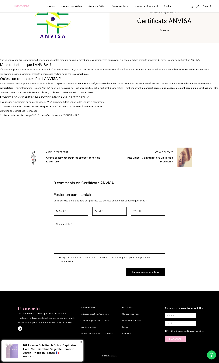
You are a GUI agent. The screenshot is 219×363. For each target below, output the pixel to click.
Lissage (51, 6)
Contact (168, 6)
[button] (211, 354)
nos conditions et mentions (191, 330)
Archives (154, 12)
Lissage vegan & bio (71, 6)
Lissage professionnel (146, 6)
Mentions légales (88, 327)
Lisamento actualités (131, 320)
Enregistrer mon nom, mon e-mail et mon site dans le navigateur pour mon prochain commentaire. (104, 259)
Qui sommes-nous (130, 314)
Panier (125, 327)
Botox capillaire (120, 6)
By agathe (164, 30)
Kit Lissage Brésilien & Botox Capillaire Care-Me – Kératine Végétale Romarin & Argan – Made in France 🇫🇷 (86, 349)
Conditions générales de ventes (95, 320)
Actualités (126, 333)
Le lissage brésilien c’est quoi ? (94, 314)
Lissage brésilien (97, 6)
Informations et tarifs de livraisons (96, 333)
